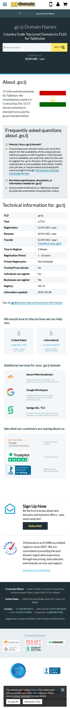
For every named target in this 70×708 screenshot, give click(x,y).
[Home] (20, 13)
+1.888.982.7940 (54, 612)
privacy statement (22, 696)
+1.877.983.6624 (57, 608)
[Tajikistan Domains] (32, 13)
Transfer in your (49, 243)
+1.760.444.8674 (51, 345)
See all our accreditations (37, 570)
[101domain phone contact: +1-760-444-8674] (51, 5)
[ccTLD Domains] (24, 13)
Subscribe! (35, 526)
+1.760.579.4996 (23, 612)
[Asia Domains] (28, 13)
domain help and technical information (36, 302)
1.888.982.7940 (19, 345)
